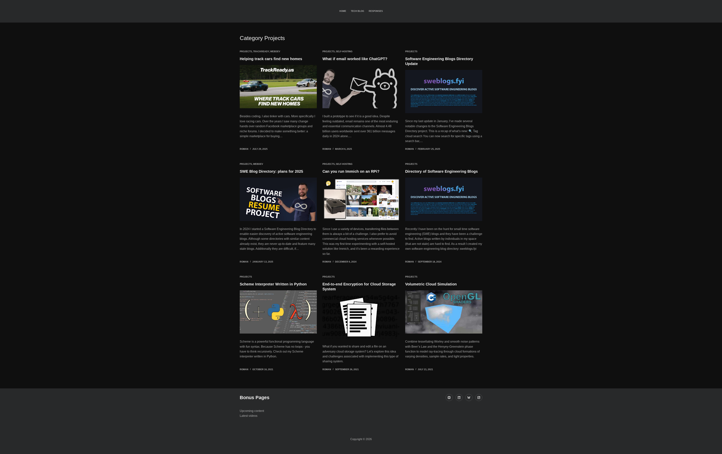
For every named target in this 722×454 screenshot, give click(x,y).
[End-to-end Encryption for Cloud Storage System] (361, 317)
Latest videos (248, 415)
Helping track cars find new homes (271, 59)
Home (342, 11)
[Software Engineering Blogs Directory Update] (443, 91)
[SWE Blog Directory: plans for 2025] (278, 199)
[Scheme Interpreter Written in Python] (278, 312)
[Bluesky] (468, 397)
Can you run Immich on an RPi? (350, 171)
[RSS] (478, 397)
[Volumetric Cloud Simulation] (443, 312)
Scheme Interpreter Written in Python (273, 284)
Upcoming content (252, 410)
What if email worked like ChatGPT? (354, 59)
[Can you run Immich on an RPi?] (361, 199)
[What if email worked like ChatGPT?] (361, 86)
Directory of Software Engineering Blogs (441, 171)
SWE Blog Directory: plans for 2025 (271, 171)
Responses (376, 11)
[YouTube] (449, 397)
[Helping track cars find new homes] (278, 86)
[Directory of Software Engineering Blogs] (443, 199)
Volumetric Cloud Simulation (431, 284)
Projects (246, 51)
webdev (275, 51)
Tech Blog (357, 11)
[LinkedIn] (459, 397)
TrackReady (261, 51)
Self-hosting (344, 51)
